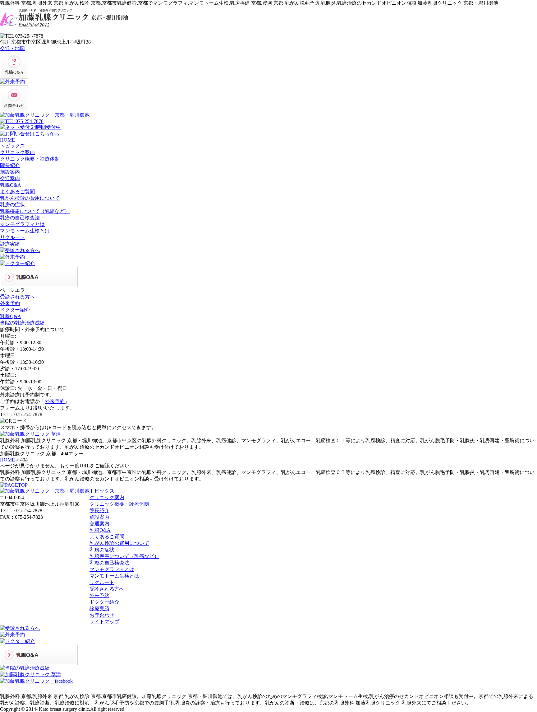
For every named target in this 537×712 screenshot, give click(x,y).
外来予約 (55, 401)
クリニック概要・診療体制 (119, 504)
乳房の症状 (102, 549)
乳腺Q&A (100, 530)
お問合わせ (102, 615)
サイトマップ (104, 621)
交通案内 (99, 523)
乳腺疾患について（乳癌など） (124, 556)
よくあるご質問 (107, 536)
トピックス (102, 491)
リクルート (102, 582)
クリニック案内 (107, 497)
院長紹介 (99, 510)
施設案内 (99, 517)
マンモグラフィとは (112, 569)
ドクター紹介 (104, 602)
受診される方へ (107, 589)
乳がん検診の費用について (119, 543)
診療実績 (99, 608)
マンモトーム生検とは (114, 575)
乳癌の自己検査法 (109, 562)
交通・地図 (12, 48)
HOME (7, 459)
